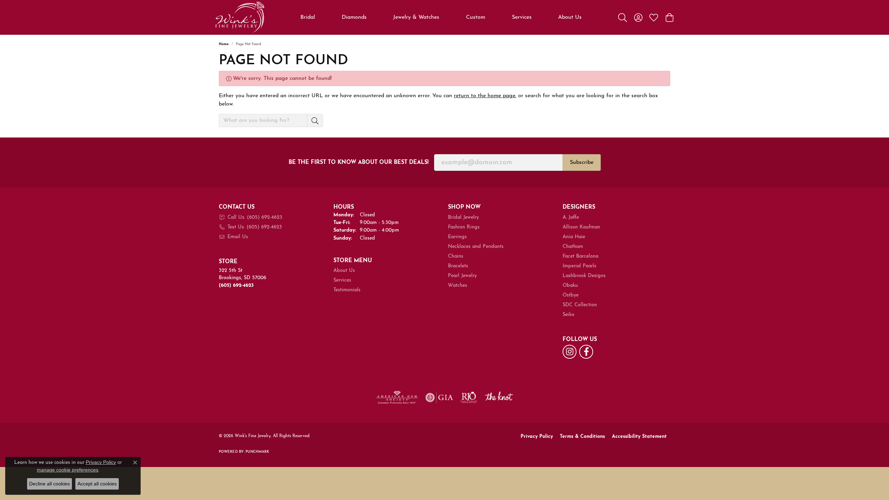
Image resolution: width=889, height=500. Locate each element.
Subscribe (581, 162)
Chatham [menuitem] (573, 246)
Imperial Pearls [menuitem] (579, 266)
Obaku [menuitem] (570, 285)
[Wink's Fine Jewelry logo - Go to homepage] (240, 17)
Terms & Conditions (582, 436)
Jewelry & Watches (416, 17)
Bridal (307, 17)
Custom (475, 17)
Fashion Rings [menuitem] (464, 227)
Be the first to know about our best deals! (359, 162)
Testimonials (346, 290)
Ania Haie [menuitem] (574, 237)
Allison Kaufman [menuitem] (581, 227)
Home (224, 44)
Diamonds (354, 17)
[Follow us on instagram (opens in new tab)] (569, 352)
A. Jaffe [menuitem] (571, 217)
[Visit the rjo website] (468, 397)
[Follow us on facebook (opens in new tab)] (586, 352)
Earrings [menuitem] (457, 237)
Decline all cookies (49, 483)
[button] (622, 17)
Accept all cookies (97, 483)
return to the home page (484, 96)
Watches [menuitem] (457, 285)
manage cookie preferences (67, 470)
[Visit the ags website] (397, 397)
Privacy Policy (537, 436)
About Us (570, 17)
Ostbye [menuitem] (571, 295)
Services (522, 17)
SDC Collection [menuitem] (580, 305)
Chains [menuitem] (455, 256)
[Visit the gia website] (439, 397)
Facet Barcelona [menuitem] (580, 256)
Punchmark (257, 452)
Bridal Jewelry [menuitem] (463, 217)
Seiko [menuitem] (568, 314)
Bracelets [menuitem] (458, 266)
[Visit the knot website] (498, 397)
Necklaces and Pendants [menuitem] (476, 246)
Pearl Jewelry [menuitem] (462, 275)
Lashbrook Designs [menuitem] (584, 275)
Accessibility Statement (639, 436)
